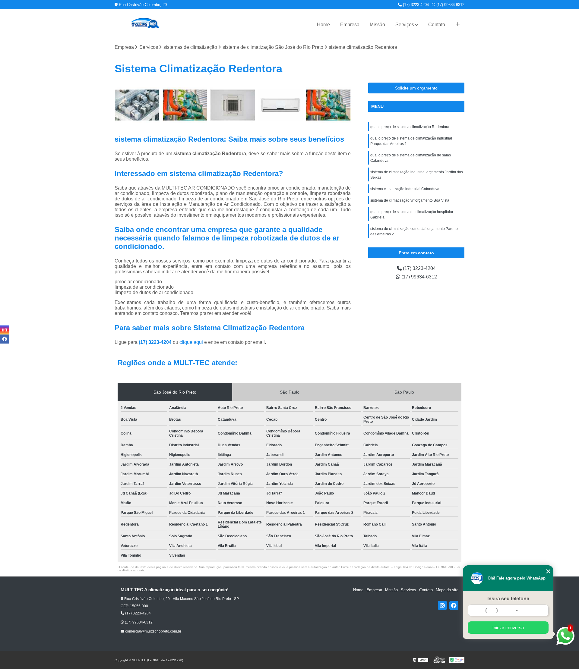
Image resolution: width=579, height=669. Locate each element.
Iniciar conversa (508, 627)
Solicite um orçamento (416, 88)
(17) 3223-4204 (415, 4)
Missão (377, 24)
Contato (436, 24)
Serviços (404, 24)
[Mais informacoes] (457, 25)
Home (323, 24)
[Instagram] (442, 605)
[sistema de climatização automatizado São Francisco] (328, 105)
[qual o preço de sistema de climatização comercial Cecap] (185, 105)
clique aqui (191, 342)
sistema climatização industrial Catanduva (404, 189)
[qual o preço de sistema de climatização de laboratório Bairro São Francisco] (280, 105)
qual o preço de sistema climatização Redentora (409, 127)
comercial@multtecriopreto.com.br (152, 631)
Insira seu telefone (508, 598)
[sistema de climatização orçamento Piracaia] (232, 105)
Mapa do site (447, 590)
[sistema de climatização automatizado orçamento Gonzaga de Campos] (137, 105)
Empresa (349, 24)
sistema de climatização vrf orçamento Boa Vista (409, 200)
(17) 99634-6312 (449, 4)
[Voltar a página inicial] (145, 24)
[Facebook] (453, 605)
